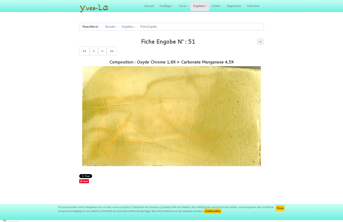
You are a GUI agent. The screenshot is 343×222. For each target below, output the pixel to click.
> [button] (102, 51)
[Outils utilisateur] (260, 41)
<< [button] (84, 51)
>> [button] (112, 51)
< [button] (94, 51)
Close (280, 208)
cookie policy (213, 211)
